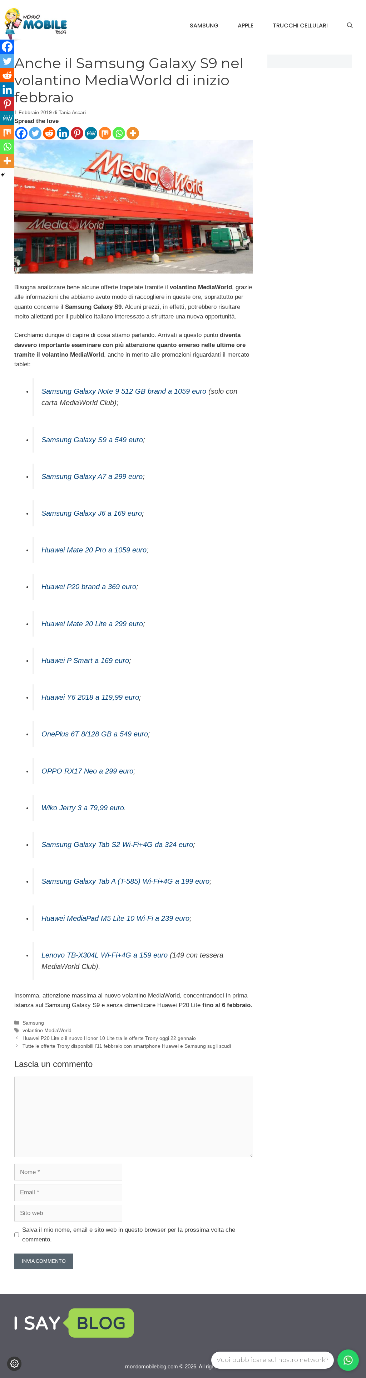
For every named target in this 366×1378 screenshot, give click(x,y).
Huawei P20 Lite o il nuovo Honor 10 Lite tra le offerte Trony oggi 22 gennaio (109, 1038)
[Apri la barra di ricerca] (349, 26)
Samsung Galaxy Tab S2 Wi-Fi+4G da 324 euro (117, 844)
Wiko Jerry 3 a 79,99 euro (82, 808)
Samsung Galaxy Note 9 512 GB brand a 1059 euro (123, 391)
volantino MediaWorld (47, 1030)
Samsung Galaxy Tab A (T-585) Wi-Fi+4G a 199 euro (125, 881)
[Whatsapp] (119, 133)
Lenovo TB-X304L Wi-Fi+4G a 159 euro (104, 955)
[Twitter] (35, 133)
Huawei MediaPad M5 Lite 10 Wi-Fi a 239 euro (115, 918)
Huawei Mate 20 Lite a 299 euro (92, 624)
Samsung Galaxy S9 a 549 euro (92, 440)
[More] (133, 133)
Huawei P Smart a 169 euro (85, 660)
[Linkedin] (63, 133)
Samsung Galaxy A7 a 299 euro (92, 476)
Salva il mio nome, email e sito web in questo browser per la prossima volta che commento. (128, 1234)
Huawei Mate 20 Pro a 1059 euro (94, 550)
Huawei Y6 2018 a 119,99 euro (90, 697)
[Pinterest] (77, 133)
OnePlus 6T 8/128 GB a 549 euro (94, 734)
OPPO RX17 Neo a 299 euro (87, 771)
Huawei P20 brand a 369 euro (88, 587)
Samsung (204, 25)
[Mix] (105, 133)
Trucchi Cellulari (300, 25)
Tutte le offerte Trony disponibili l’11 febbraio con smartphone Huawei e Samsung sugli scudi (127, 1046)
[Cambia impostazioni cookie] (14, 1364)
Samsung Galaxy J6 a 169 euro (91, 513)
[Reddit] (49, 133)
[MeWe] (91, 133)
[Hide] (3, 175)
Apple (245, 25)
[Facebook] (21, 133)
